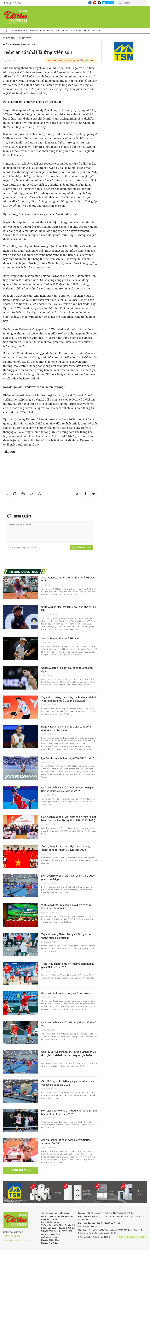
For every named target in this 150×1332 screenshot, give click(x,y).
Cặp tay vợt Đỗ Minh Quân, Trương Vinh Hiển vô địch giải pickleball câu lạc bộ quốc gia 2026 (68, 1053)
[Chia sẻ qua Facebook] (85, 494)
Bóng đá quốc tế (37, 31)
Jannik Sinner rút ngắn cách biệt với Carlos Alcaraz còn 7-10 (66, 1141)
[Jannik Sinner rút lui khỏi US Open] (20, 648)
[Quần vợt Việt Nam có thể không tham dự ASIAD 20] (20, 1032)
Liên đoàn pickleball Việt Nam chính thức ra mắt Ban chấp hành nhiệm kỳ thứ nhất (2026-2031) (68, 818)
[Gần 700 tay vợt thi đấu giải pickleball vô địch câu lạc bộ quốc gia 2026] (20, 1091)
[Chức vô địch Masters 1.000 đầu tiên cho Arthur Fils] (20, 617)
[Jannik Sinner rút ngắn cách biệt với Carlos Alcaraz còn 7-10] (20, 1150)
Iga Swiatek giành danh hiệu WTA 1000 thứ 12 (67, 758)
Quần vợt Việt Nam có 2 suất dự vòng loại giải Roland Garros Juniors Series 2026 (67, 789)
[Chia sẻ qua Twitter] (93, 494)
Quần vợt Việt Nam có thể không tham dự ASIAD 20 (68, 1024)
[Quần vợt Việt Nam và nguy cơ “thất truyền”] (20, 1003)
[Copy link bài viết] (31, 494)
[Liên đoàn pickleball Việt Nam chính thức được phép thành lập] (20, 885)
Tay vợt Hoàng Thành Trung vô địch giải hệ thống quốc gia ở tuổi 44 (66, 936)
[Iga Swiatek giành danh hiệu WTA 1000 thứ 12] (20, 768)
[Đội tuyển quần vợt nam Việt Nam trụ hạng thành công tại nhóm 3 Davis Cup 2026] (20, 856)
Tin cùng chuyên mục (23, 571)
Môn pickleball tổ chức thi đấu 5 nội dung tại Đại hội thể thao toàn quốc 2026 (69, 1112)
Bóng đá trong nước (19, 31)
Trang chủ (5, 30)
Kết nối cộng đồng (92, 31)
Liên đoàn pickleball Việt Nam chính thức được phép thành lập (68, 877)
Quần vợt (25, 38)
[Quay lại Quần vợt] (6, 494)
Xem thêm (19, 1170)
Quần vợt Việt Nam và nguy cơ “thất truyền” (66, 993)
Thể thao (9, 38)
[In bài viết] (39, 494)
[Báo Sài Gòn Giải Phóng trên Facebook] (90, 3)
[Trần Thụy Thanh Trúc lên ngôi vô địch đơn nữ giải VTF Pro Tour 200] (20, 973)
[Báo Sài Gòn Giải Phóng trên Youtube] (94, 3)
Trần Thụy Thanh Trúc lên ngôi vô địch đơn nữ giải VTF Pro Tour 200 (67, 965)
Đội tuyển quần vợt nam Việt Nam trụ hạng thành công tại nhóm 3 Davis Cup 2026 (65, 848)
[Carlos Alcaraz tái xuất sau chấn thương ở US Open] (20, 678)
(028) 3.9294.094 (12, 1236)
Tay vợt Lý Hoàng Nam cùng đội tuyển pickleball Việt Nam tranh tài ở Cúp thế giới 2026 (68, 699)
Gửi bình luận (83, 547)
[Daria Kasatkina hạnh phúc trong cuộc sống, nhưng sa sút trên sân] (20, 736)
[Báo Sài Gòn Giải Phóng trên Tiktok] (99, 3)
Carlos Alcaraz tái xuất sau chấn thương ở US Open (67, 669)
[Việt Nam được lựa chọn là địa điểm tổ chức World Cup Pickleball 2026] (20, 915)
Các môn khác (76, 31)
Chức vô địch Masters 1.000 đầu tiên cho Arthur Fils (68, 608)
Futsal (50, 31)
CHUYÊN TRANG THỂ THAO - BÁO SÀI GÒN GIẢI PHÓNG (15, 17)
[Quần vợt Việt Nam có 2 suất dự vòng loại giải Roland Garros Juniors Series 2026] (20, 797)
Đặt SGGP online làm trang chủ (132, 1237)
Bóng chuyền (62, 31)
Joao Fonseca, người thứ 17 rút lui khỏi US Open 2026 (68, 579)
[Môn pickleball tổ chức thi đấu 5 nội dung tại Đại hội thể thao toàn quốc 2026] (20, 1120)
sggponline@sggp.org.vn (15, 1240)
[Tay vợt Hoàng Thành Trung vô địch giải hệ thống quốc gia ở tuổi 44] (20, 944)
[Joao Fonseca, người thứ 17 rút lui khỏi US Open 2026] (20, 587)
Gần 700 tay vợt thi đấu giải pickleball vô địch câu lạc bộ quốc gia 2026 (67, 1083)
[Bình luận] (14, 494)
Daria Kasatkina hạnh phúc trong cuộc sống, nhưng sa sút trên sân (66, 728)
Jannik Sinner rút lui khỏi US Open (60, 638)
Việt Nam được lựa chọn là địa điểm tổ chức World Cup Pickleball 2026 (66, 906)
